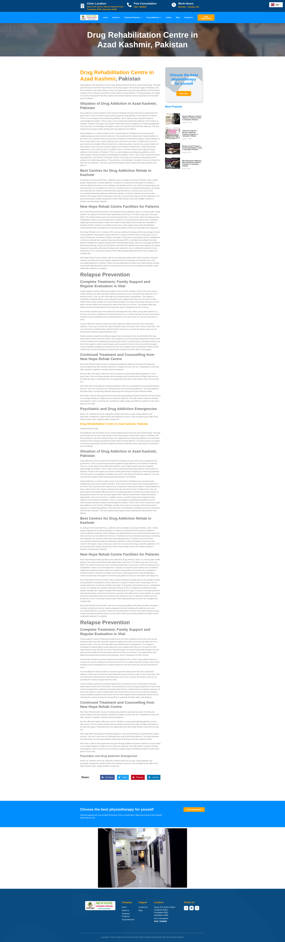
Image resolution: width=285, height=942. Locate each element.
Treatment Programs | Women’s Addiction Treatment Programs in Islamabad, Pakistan (190, 133)
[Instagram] (197, 908)
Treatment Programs (132, 17)
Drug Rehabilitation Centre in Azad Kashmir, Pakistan (114, 423)
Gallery (168, 17)
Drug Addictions (153, 17)
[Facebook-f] (186, 908)
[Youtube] (191, 908)
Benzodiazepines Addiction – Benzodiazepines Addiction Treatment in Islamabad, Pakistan (192, 163)
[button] (107, 777)
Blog (178, 17)
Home (105, 17)
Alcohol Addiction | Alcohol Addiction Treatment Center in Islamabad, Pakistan (191, 118)
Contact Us (188, 17)
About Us (116, 17)
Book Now (184, 93)
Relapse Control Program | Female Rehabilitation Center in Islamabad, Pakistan (192, 147)
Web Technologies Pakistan (173, 937)
